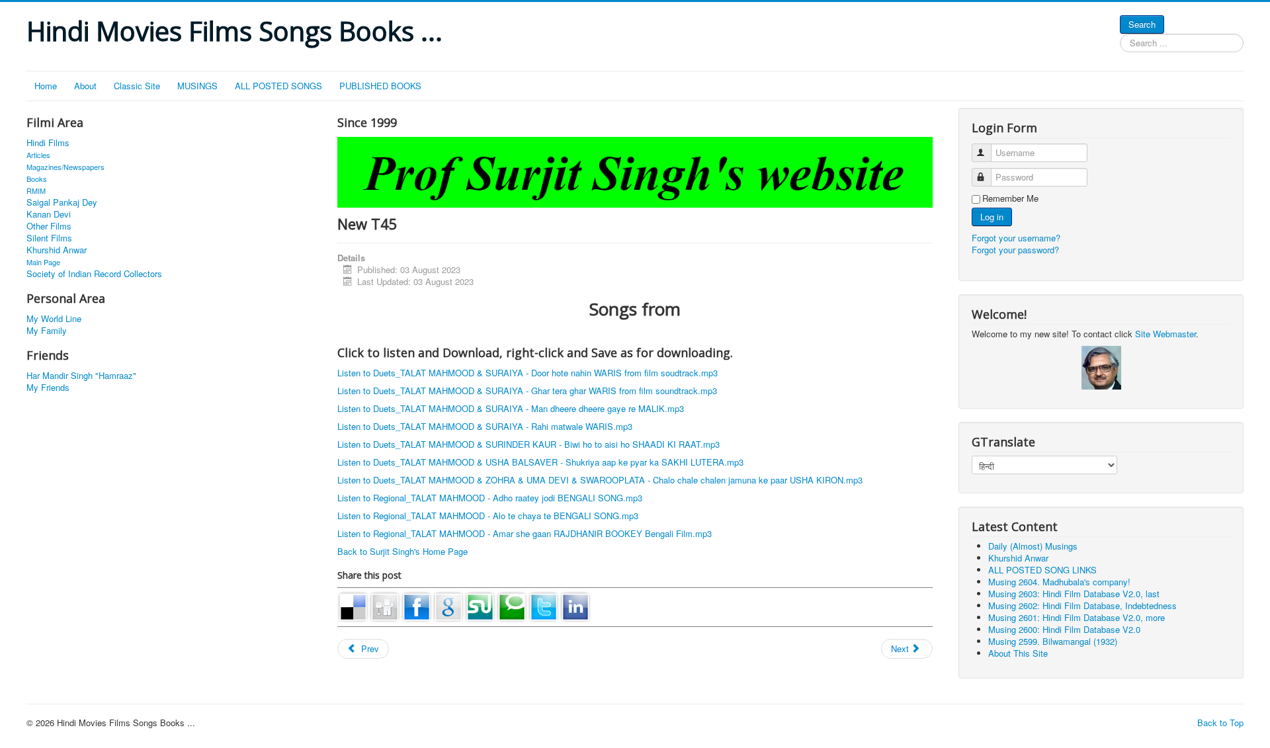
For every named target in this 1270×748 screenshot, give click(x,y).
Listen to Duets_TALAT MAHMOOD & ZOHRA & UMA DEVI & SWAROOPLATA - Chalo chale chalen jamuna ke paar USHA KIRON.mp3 (600, 480)
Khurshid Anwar (56, 250)
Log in (991, 216)
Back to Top (1220, 722)
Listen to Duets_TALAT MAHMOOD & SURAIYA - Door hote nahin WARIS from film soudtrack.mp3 (527, 372)
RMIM (36, 190)
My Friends (47, 388)
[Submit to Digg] (385, 605)
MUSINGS (197, 85)
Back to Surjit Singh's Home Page (402, 551)
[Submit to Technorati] (512, 605)
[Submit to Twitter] (544, 605)
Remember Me (1010, 198)
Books (36, 178)
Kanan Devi (48, 214)
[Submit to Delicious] (353, 605)
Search (1142, 24)
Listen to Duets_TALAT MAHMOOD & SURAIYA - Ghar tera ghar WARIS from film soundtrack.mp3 (527, 390)
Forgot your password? (1015, 249)
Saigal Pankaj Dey (61, 202)
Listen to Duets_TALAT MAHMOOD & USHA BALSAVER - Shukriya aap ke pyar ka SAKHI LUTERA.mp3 (540, 462)
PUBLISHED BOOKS (380, 85)
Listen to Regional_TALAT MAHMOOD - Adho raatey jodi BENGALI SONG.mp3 (489, 497)
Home (45, 85)
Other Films (48, 226)
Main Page (43, 262)
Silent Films (49, 238)
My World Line (53, 319)
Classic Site (137, 85)
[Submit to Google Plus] (448, 605)
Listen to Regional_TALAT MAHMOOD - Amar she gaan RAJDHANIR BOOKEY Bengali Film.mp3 (524, 533)
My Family (46, 331)
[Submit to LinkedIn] (575, 605)
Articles (38, 154)
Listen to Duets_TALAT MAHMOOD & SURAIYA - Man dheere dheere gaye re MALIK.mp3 (510, 408)
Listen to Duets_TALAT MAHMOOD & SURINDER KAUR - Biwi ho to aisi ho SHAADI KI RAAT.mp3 (528, 444)
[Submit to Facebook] (417, 605)
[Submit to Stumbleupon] (480, 605)
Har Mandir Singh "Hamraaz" (81, 376)
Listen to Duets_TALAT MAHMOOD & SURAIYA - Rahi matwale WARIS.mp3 (484, 426)
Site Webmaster (1165, 333)
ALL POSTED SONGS (278, 85)
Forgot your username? (1016, 237)
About (85, 85)
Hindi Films (47, 143)
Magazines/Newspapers (65, 166)
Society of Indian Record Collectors (94, 274)
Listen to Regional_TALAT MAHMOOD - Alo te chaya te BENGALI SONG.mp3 (487, 515)
